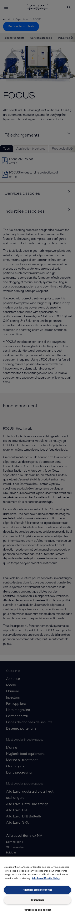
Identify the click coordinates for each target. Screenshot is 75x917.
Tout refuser (37, 900)
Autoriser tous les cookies (37, 890)
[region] (37, 886)
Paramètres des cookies (38, 910)
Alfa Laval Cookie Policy (46, 878)
